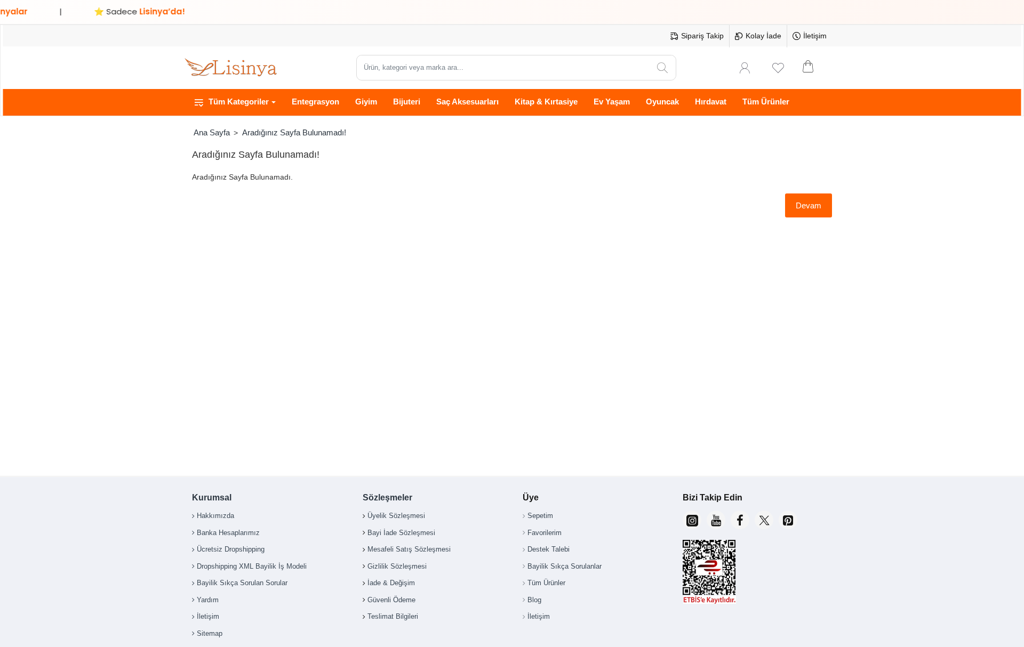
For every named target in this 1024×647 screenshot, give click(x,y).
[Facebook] (740, 520)
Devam (808, 205)
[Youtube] (716, 520)
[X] (764, 520)
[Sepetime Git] (815, 67)
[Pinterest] (788, 520)
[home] (211, 132)
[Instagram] (692, 520)
